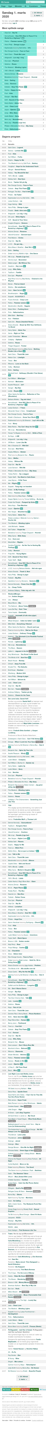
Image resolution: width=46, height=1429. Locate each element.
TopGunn (11, 272)
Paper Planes (18, 888)
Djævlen (13, 110)
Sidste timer (17, 954)
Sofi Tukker (12, 529)
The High (23, 1300)
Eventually (22, 612)
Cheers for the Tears (22, 695)
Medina (10, 287)
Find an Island (19, 284)
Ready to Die (19, 1061)
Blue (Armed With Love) (23, 1177)
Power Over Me (26, 584)
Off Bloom (11, 442)
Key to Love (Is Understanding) (24, 1125)
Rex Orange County (11, 51)
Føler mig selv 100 (28, 590)
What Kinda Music (35, 1119)
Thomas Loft (32, 819)
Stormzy (11, 745)
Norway (21, 661)
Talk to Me (16, 854)
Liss (9, 600)
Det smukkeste (20, 287)
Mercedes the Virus (17, 126)
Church (37, 922)
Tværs (10, 1234)
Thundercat (12, 1135)
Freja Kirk (11, 554)
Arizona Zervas (10, 74)
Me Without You (24, 263)
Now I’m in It (17, 290)
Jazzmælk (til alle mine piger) (25, 615)
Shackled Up (22, 512)
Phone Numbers (35, 1014)
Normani (11, 381)
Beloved (24, 1048)
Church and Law (33, 627)
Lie (21, 201)
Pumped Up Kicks (28, 502)
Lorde (10, 391)
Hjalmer (36, 518)
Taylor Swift (12, 477)
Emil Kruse (11, 670)
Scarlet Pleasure (13, 385)
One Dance (34, 253)
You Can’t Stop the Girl (26, 427)
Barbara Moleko (13, 399)
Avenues (29, 1191)
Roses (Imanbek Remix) (24, 322)
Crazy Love (24, 300)
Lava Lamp (22, 1135)
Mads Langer (12, 263)
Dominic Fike (12, 1014)
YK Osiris (11, 1088)
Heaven (19, 648)
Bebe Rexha (12, 427)
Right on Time (19, 333)
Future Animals (13, 300)
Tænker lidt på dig (20, 182)
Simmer (23, 452)
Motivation (19, 381)
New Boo (21, 894)
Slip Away (29, 126)
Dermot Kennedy (14, 584)
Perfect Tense (20, 897)
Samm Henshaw (13, 922)
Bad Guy (20, 315)
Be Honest (35, 1368)
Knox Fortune (32, 1159)
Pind (9, 455)
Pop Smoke (12, 1355)
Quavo (26, 935)
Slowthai (20, 247)
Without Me (18, 461)
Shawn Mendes (13, 1054)
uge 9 (15, 23)
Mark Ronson (12, 349)
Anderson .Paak (27, 1170)
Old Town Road (21, 1067)
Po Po (14, 1352)
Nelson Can (12, 357)
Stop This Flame (17, 87)
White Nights (20, 217)
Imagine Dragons (14, 223)
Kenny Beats (23, 1014)
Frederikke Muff (19, 819)
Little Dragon (12, 1109)
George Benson (13, 1147)
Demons (24, 223)
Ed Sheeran (27, 420)
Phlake (7, 126)
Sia (9, 587)
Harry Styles (9, 103)
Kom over (16, 539)
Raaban (10, 1300)
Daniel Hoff (24, 699)
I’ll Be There (22, 480)
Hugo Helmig (12, 204)
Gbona (19, 1194)
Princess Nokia (13, 1150)
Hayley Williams (13, 452)
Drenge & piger (19, 44)
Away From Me (20, 664)
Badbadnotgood (13, 1124)
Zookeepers (12, 739)
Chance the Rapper (14, 1159)
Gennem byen (26, 235)
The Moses (12, 1279)
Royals (16, 391)
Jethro (20, 1138)
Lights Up (21, 766)
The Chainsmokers (22, 799)
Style (19, 560)
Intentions (33, 935)
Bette (6, 80)
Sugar (22, 293)
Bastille (20, 306)
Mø (9, 483)
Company (22, 760)
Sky (19, 603)
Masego (11, 1221)
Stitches (23, 1054)
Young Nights (21, 554)
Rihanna (11, 364)
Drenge (10, 742)
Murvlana (29, 1198)
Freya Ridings (13, 947)
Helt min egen (37, 568)
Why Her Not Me (24, 972)
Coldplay (11, 339)
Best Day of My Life (29, 1285)
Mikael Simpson (13, 621)
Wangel (10, 169)
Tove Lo (11, 630)
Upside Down (22, 1092)
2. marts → (38, 15)
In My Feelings (19, 490)
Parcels (10, 642)
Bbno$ (11, 70)
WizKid (21, 253)
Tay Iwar (21, 1198)
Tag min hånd (26, 399)
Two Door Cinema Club (16, 998)
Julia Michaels (13, 526)
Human (23, 1020)
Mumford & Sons (13, 1048)
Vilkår (11, 1420)
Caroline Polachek (14, 545)
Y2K (6, 70)
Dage (3, 6)
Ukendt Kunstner (13, 235)
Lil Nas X (11, 1067)
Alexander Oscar (13, 411)
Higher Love (22, 838)
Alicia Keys (11, 505)
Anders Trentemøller (15, 1295)
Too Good (30, 1167)
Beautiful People (35, 1371)
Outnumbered (26, 823)
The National (12, 606)
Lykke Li (11, 651)
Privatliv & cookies (19, 1420)
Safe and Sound (24, 863)
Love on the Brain (22, 364)
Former (23, 346)
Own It (41, 745)
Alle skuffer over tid (28, 968)
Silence (31, 860)
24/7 (22, 385)
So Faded (17, 195)
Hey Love (19, 266)
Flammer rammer (17, 41)
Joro (16, 1227)
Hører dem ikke (18, 1017)
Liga (9, 805)
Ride (29, 1088)
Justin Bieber (9, 116)
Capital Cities (12, 863)
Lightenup (18, 642)
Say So (14, 33)
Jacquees (11, 1217)
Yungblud (11, 166)
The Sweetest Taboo (20, 1173)
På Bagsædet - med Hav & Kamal (20, 1330)
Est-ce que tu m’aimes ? (27, 851)
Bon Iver (11, 689)
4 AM (17, 436)
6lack (10, 1201)
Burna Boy (33, 745)
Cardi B (25, 1326)
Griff (6, 100)
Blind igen (21, 378)
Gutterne (32, 581)
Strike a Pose (37, 433)
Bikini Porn (19, 848)
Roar (18, 944)
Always (15, 600)
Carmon (11, 1365)
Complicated (31, 411)
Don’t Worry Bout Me (26, 1045)
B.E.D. (18, 1217)
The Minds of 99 (13, 657)
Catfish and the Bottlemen (17, 985)
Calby (7, 83)
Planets (21, 841)
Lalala (17, 70)
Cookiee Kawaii (13, 1106)
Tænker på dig (26, 692)
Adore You (18, 103)
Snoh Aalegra (12, 1230)
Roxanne (20, 74)
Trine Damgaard (31, 1262)
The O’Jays (12, 1273)
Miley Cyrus (28, 349)
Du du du (40, 499)
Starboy (35, 163)
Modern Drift (21, 673)
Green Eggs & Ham (27, 1150)
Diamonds (19, 1051)
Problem (38, 965)
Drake (10, 253)
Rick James (12, 1100)
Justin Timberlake (14, 336)
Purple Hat (21, 529)
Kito (9, 445)
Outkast (10, 1153)
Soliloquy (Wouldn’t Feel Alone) (31, 373)
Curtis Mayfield (13, 1164)
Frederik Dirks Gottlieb (21, 730)
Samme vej (30, 763)
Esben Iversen (29, 785)
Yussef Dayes (22, 1119)
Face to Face (24, 51)
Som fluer (24, 657)
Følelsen (16, 318)
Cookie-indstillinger (37, 1420)
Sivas (10, 954)
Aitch (29, 433)
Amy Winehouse (13, 654)
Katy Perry (11, 279)
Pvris (6, 129)
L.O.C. (10, 244)
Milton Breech (12, 1292)
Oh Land (11, 217)
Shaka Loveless (13, 518)
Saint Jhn (11, 322)
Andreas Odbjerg (14, 590)
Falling (29, 496)
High (20, 1109)
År (26, 6)
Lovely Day (32, 1300)
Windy (23, 753)
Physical (16, 61)
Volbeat (10, 907)
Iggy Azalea (29, 965)
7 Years (22, 408)
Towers (18, 689)
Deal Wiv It (29, 247)
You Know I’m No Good (29, 654)
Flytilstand (22, 1023)
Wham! (10, 1177)
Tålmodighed (31, 1365)
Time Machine (22, 505)
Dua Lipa (8, 61)
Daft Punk (27, 163)
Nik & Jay (8, 119)
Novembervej (17, 119)
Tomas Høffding (29, 499)
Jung (6, 113)
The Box (21, 891)
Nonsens (25, 581)
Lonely (15, 1001)
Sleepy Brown (29, 1153)
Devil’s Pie (19, 1188)
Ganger (7, 97)
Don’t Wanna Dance (19, 988)
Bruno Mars (12, 1326)
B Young (11, 1358)
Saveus (10, 151)
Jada (6, 106)
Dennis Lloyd (12, 260)
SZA (9, 1204)
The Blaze (11, 648)
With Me (22, 468)
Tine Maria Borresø (28, 1269)
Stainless (38, 1170)
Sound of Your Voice (16, 100)
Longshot (31, 985)
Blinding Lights (20, 67)
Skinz (10, 458)
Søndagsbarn (13, 1314)
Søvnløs (16, 772)
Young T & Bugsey (14, 433)
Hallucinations (15, 129)
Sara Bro (15, 1259)
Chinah (10, 664)
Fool (6, 93)
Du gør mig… (19, 244)
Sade (10, 1173)
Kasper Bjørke (13, 499)
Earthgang (29, 922)
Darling (12, 80)
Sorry (17, 116)
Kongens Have (21, 826)
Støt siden (5, 1420)
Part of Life (17, 1007)
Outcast (16, 1032)
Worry (15, 423)
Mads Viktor (12, 309)
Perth (17, 1289)
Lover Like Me (21, 442)
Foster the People (14, 502)
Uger (10, 6)
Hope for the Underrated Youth (27, 166)
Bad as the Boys (32, 630)
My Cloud (31, 1116)
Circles (20, 238)
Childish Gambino (14, 1180)
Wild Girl (25, 445)
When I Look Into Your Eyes (25, 742)
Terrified (25, 1180)
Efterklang (11, 673)
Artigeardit (8, 57)
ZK (9, 1352)
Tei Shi (10, 1214)
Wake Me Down (19, 1276)
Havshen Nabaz (32, 1349)
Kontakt (28, 1420)
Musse (21, 1042)
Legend (20, 147)
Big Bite (18, 578)
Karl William (12, 157)
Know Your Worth (29, 417)
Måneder (18, 6)
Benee (10, 284)
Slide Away (22, 536)
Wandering (21, 1279)
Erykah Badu (12, 1183)
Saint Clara (8, 54)
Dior (19, 1355)
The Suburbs (22, 667)
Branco (10, 941)
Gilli (16, 941)
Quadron (11, 266)
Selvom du (21, 679)
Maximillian (12, 542)
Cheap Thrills (17, 587)
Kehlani (23, 1088)
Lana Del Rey (12, 609)
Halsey (10, 173)
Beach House (12, 661)
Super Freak (22, 1100)
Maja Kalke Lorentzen (31, 723)
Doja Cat (8, 33)
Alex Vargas (12, 512)
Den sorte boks (13, 699)
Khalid (10, 417)
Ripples (20, 542)
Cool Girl (18, 1026)
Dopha (7, 90)
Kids (11, 93)
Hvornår (34, 77)
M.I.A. (10, 888)
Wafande (24, 518)
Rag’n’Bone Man (24, 881)
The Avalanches (13, 1129)
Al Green (11, 1113)
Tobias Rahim (12, 474)
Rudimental (12, 420)
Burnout (13, 83)
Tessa (10, 360)
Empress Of (17, 445)
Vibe (21, 1106)
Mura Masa (12, 247)
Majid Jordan (23, 960)
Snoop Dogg (12, 1209)
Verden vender (24, 941)
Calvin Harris (12, 881)
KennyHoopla (9, 36)
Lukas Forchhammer (27, 1312)
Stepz (22, 1365)
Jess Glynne (12, 480)
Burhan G (21, 763)
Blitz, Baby (14, 113)
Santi (10, 1198)
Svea (23, 411)
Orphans (19, 339)
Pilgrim (14, 483)
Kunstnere (33, 6)
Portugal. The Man (14, 191)
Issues (21, 526)
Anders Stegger (17, 596)
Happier (27, 306)
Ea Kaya (11, 436)
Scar (21, 1153)
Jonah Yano (30, 1124)
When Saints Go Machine (16, 394)
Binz (17, 1144)
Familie (18, 272)
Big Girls (18, 1221)
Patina (7, 41)
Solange (11, 1141)
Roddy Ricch (12, 891)
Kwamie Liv (12, 894)
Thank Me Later (19, 54)
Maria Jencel (20, 1262)
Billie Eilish (11, 315)
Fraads (10, 210)
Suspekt (11, 296)
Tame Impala (12, 612)
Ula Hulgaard (20, 1267)
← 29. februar (37, 13)
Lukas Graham (13, 201)
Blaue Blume (12, 603)
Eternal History (20, 169)
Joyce (7, 110)
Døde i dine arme (21, 210)
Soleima (7, 64)
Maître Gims (12, 851)
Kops (10, 1007)
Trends (5, 2)
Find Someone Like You (27, 1230)
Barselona (8, 77)
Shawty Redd (27, 1209)
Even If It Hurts (36, 1214)
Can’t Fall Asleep (33, 739)
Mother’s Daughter (24, 870)
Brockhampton (13, 293)
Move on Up (24, 1164)
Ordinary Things (26, 633)
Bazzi (10, 1070)
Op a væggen (24, 474)
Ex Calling (17, 1201)
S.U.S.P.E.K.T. (20, 296)
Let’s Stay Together (23, 1113)
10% (29, 48)
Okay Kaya (21, 496)
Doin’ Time (23, 609)
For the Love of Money (26, 1273)
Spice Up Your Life (26, 750)
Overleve (24, 832)
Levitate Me (19, 151)
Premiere (32, 606)
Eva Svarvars (37, 1257)
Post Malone (12, 238)
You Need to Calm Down (26, 477)
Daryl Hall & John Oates (16, 1095)
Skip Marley (26, 279)
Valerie (39, 1103)
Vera (9, 496)
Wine (17, 1358)
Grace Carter (12, 972)
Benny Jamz (12, 1023)
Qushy (10, 1276)
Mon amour (19, 1361)
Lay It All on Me (38, 420)
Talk (27, 998)
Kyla (26, 253)
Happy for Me (16, 90)
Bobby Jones (27, 1076)
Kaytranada (9, 48)
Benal (10, 182)
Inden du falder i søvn (29, 621)
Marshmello (12, 306)
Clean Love (14, 106)
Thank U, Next (25, 571)
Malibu (15, 458)
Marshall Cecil (13, 373)
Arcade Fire (12, 667)
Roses (14, 64)
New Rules (20, 449)
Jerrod (17, 1141)
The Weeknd (9, 67)
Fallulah (10, 578)
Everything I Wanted (24, 624)
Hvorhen (20, 670)
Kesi (9, 318)
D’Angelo (11, 1188)
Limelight (21, 357)
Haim (10, 290)
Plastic (31, 455)
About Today (23, 606)
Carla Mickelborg (14, 1241)
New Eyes (21, 179)
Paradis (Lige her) (19, 123)
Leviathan (18, 907)
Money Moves (24, 1282)
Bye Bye (15, 97)
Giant (34, 881)
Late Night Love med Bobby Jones (20, 1074)
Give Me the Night (27, 1147)
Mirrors (24, 336)
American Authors (14, 1285)
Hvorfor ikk (12, 520)
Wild (20, 204)
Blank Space (22, 938)
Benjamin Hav (22, 455)
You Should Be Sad (21, 173)
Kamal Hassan (18, 1349)
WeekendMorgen (14, 594)
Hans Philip (8, 44)
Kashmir (11, 636)
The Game (11, 1170)
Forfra (20, 157)
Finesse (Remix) (35, 1326)
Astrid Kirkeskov (14, 1264)
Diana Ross (12, 1092)
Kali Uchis (22, 48)
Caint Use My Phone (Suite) (29, 1183)
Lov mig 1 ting (18, 57)
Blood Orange (30, 1129)
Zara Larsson (12, 1045)
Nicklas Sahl (12, 179)
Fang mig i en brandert (23, 486)
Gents (10, 333)
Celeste (7, 87)
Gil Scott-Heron (13, 1116)
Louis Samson (13, 468)
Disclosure (17, 417)
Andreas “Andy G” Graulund (17, 1394)
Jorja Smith (12, 1368)
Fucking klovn (23, 309)
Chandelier (16, 951)
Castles (22, 947)
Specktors (11, 581)
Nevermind (22, 260)
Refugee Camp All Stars (16, 1191)
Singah (10, 1361)
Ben (15, 360)
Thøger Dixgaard (24, 77)
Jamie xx (23, 1116)
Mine (15, 1070)
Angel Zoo (18, 919)
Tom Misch (12, 1119)
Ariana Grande (13, 325)
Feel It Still (26, 191)
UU (23, 38)
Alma (22, 630)
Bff (20, 1292)
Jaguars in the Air (21, 651)
